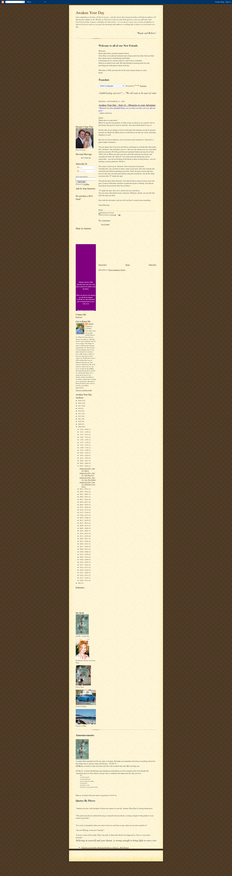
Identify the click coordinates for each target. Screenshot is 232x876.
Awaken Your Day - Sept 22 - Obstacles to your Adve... (87, 484)
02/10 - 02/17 (84, 567)
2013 (80, 414)
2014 (80, 411)
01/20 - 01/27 (84, 575)
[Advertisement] (84, 82)
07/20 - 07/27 (84, 510)
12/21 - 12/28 (84, 432)
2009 (80, 424)
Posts (80, 168)
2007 (80, 583)
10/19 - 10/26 (84, 455)
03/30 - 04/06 (84, 552)
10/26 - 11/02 (84, 453)
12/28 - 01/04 (84, 429)
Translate (143, 86)
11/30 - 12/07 (84, 440)
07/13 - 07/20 (84, 512)
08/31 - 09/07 (84, 494)
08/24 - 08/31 (84, 497)
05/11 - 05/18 (84, 536)
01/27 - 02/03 (84, 573)
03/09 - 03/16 (84, 557)
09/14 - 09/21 (84, 489)
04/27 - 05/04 (84, 541)
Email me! (79, 317)
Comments (82, 171)
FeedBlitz (86, 184)
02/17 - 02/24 (84, 565)
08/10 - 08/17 (84, 502)
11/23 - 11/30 (84, 442)
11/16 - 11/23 (84, 445)
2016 (80, 408)
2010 (80, 421)
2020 (80, 401)
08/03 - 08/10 (84, 505)
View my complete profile (84, 390)
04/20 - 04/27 (84, 544)
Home (128, 265)
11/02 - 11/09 (84, 450)
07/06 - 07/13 (84, 515)
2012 (80, 416)
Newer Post (103, 265)
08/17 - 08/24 (84, 499)
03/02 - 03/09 (84, 560)
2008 (80, 427)
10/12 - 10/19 (84, 458)
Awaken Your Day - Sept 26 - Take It (87, 469)
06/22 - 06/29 (84, 520)
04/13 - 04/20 (84, 546)
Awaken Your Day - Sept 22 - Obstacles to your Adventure (127, 105)
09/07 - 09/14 (84, 492)
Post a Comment (105, 224)
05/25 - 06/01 (84, 531)
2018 (80, 403)
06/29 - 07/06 (84, 518)
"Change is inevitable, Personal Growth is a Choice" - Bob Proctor (105, 847)
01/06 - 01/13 (84, 580)
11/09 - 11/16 (84, 448)
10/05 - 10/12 (84, 461)
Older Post (152, 265)
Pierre (90, 324)
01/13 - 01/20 (84, 578)
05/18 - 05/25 (84, 533)
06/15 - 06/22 (84, 523)
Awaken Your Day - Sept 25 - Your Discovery (87, 474)
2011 (80, 419)
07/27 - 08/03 (84, 507)
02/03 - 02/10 (84, 570)
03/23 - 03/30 (84, 554)
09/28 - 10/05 (84, 463)
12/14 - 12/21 (84, 434)
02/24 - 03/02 (84, 562)
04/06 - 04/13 (84, 549)
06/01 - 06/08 (84, 528)
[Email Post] (118, 215)
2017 (80, 406)
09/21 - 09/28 (84, 466)
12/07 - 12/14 (84, 437)
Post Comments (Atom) (116, 270)
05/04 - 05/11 (84, 539)
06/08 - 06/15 (84, 525)
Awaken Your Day (90, 12)
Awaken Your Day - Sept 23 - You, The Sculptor (87, 479)
